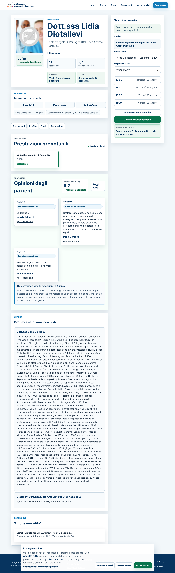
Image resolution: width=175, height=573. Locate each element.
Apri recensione (25, 221)
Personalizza (124, 565)
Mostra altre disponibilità (137, 112)
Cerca (103, 5)
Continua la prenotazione (137, 119)
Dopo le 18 (28, 105)
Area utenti (126, 5)
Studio (117, 36)
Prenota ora (160, 5)
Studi (44, 126)
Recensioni (57, 126)
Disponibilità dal (122, 63)
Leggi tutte (96, 186)
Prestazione (120, 51)
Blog (113, 5)
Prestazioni (19, 126)
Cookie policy (30, 566)
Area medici (143, 5)
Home (92, 5)
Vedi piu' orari (90, 105)
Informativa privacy (48, 566)
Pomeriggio (59, 105)
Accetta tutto (143, 565)
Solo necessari (105, 565)
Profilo (33, 126)
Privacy (160, 561)
